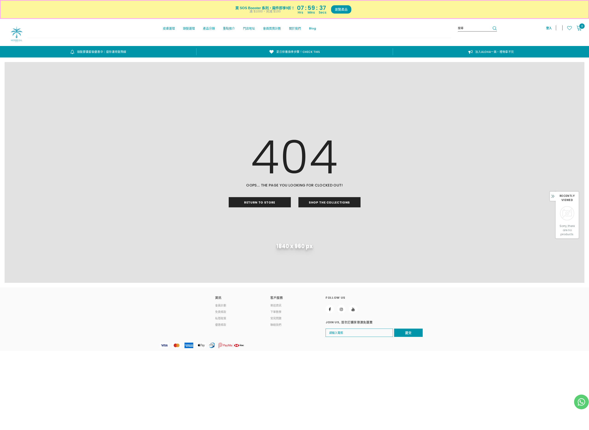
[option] (98, 51)
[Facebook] (330, 309)
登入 (549, 28)
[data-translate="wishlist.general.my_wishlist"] (567, 28)
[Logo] (16, 34)
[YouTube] (353, 309)
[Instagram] (341, 309)
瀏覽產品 (341, 9)
